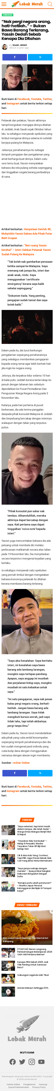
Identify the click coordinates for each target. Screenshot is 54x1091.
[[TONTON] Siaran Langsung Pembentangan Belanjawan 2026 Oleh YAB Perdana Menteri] (8, 953)
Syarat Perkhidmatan (18, 1087)
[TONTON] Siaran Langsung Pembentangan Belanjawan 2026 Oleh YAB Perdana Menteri (34, 952)
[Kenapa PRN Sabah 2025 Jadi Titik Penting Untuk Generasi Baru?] (8, 966)
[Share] (14, 57)
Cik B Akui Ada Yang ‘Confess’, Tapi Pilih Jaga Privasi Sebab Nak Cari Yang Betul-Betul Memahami (34, 858)
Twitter (47, 99)
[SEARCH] (50, 4)
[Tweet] (40, 57)
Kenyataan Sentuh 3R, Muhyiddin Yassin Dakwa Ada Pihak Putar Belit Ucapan (27, 234)
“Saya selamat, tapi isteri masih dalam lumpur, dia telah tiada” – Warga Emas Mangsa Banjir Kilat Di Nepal (34, 830)
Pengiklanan (29, 1084)
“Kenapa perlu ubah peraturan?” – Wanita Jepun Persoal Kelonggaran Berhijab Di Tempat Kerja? (34, 886)
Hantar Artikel (13, 1084)
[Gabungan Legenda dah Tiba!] (8, 979)
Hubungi (43, 1084)
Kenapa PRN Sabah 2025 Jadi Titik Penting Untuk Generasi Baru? (32, 965)
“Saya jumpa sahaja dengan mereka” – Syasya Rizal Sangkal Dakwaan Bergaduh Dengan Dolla (33, 872)
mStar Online (21, 762)
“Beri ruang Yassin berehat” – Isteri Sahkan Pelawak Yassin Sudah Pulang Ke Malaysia (26, 250)
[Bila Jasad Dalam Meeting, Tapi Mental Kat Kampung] (27, 927)
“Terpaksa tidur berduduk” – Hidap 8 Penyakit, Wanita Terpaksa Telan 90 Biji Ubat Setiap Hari (32, 844)
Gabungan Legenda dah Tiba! (33, 975)
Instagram (13, 103)
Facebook (23, 99)
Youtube (36, 99)
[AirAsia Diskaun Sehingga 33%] (8, 992)
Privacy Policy (39, 1087)
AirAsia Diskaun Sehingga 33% (32, 987)
